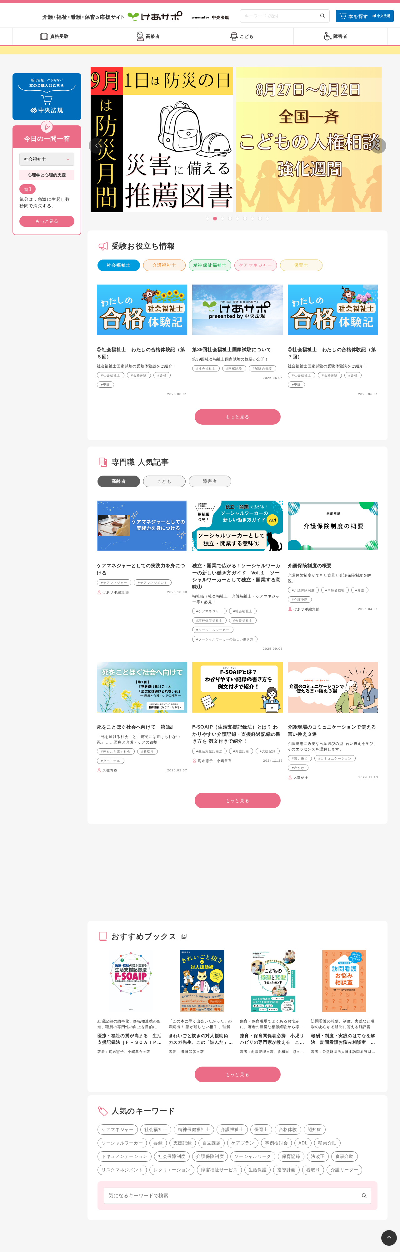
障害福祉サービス (219, 1169)
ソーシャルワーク (252, 1156)
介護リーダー (344, 1169)
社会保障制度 (172, 1156)
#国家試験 (234, 368)
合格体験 (288, 1129)
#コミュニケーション (335, 758)
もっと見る (46, 221)
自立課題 (211, 1142)
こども (164, 481)
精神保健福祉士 (210, 265)
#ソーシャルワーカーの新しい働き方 (224, 639)
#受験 (105, 384)
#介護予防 (300, 599)
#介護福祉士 (242, 620)
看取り (313, 1169)
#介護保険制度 (303, 590)
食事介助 (344, 1156)
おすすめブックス (144, 936)
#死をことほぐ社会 (116, 751)
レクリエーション (171, 1169)
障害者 (210, 481)
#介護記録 (241, 751)
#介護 (359, 590)
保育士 (301, 265)
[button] (207, 218)
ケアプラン (242, 1142)
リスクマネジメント (122, 1169)
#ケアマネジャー (114, 582)
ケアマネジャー (255, 265)
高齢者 (119, 481)
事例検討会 (276, 1142)
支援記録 (182, 1142)
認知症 (315, 1129)
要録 (157, 1142)
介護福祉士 (164, 265)
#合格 (162, 375)
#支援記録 (268, 751)
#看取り (147, 751)
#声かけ (298, 768)
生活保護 (257, 1169)
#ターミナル (110, 761)
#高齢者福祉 (335, 590)
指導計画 (286, 1169)
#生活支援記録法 (209, 751)
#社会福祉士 (110, 375)
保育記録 (291, 1156)
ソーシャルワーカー (122, 1142)
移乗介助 (327, 1142)
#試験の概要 (262, 368)
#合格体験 (139, 375)
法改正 (318, 1156)
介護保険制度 (210, 1156)
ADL (303, 1142)
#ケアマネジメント (153, 582)
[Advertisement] (46, 335)
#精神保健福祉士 (209, 620)
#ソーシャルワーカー (212, 630)
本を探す (358, 16)
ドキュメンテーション (125, 1156)
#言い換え (300, 758)
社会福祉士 (119, 265)
